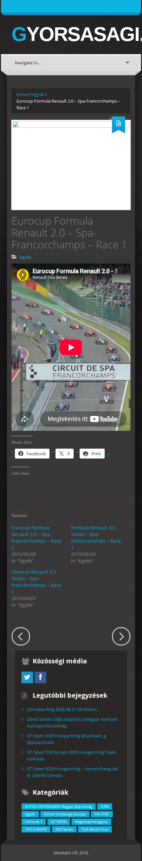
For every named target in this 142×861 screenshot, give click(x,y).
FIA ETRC (101, 814)
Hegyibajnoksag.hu (91, 821)
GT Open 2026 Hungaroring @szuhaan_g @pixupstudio (66, 739)
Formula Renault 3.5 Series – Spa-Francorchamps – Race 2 (36, 582)
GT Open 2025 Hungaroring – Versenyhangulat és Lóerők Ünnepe (72, 772)
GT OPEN (58, 821)
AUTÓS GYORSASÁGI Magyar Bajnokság (58, 806)
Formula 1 (33, 821)
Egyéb (38, 94)
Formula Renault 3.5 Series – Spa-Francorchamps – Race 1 (96, 538)
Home (23, 94)
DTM (105, 806)
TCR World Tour (95, 829)
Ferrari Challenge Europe (65, 814)
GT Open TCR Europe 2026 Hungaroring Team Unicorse (71, 755)
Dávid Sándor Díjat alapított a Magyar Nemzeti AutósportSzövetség (72, 722)
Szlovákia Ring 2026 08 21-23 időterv (62, 709)
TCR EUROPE (36, 829)
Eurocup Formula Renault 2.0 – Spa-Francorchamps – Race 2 (36, 538)
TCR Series (64, 829)
